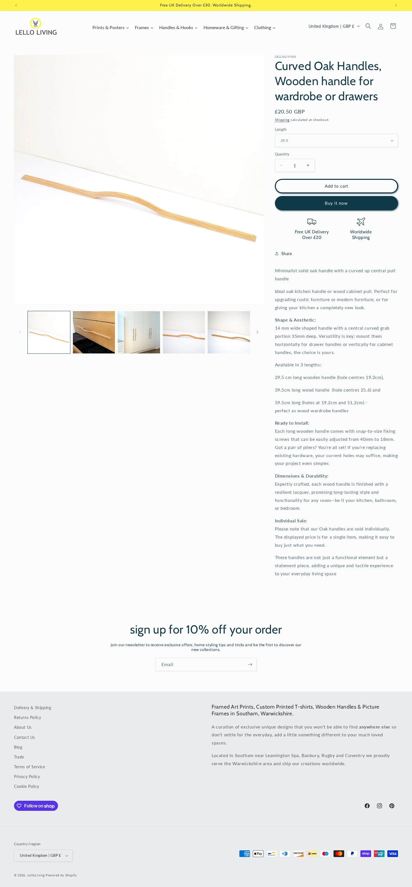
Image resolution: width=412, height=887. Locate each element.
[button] (368, 26)
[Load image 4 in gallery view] (184, 332)
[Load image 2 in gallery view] (94, 332)
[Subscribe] (250, 664)
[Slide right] (257, 332)
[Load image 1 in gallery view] (49, 332)
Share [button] (286, 253)
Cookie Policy (26, 786)
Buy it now (336, 203)
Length (281, 129)
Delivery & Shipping (32, 707)
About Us (23, 727)
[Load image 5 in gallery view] (229, 332)
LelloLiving (36, 875)
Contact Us (24, 737)
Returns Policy (27, 717)
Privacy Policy (27, 776)
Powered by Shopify (61, 875)
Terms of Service (29, 766)
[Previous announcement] (16, 5)
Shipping (282, 120)
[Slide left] (20, 332)
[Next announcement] (396, 5)
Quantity (282, 154)
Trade (19, 757)
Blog (18, 747)
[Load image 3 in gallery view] (139, 332)
